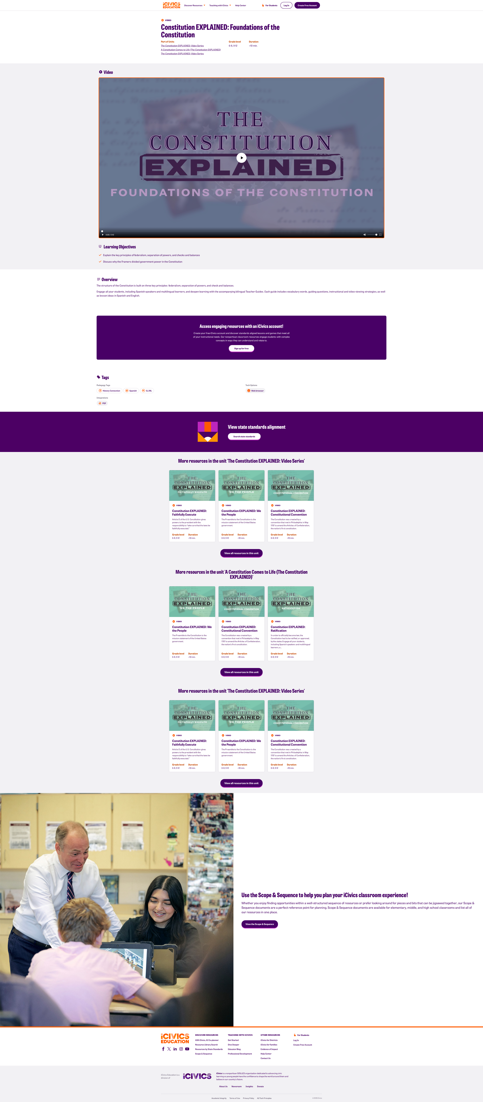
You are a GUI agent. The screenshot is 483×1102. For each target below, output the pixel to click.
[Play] (102, 234)
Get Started (233, 1040)
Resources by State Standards (209, 1049)
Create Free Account (307, 5)
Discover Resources (193, 5)
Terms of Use (235, 1098)
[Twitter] (169, 1048)
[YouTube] (187, 1048)
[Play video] (241, 158)
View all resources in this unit (241, 553)
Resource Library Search (206, 1044)
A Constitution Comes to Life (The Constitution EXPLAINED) (191, 49)
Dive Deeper (233, 1044)
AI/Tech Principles (264, 1098)
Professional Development (240, 1053)
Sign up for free (241, 348)
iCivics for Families (269, 1044)
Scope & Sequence (203, 1053)
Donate (260, 1086)
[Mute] (364, 234)
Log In (286, 5)
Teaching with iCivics (218, 5)
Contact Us (266, 1058)
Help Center (240, 5)
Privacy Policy (248, 1098)
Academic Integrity (219, 1098)
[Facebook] (163, 1048)
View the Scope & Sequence (260, 924)
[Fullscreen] (380, 234)
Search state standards (244, 436)
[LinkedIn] (175, 1048)
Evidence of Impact (269, 1049)
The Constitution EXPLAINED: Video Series (182, 45)
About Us (223, 1086)
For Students (271, 5)
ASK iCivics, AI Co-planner (207, 1040)
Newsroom (237, 1086)
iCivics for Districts (269, 1040)
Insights (249, 1086)
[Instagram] (181, 1048)
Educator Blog (234, 1049)
